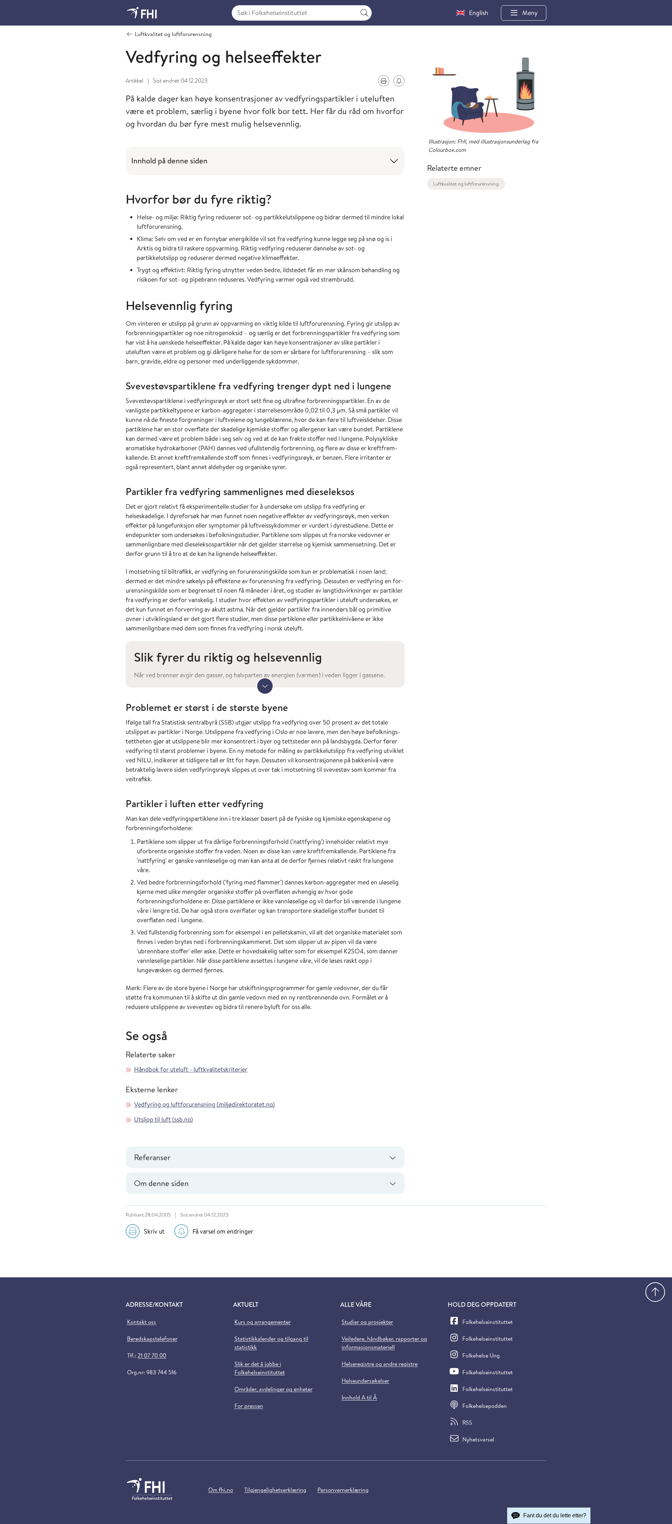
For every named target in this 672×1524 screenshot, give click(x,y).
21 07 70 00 (152, 1355)
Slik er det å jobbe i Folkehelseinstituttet (259, 1368)
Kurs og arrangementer (262, 1322)
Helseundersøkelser (365, 1380)
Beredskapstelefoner (152, 1338)
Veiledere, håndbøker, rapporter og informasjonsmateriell (384, 1343)
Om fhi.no (220, 1490)
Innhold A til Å (359, 1397)
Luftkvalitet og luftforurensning (466, 183)
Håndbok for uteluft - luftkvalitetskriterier (190, 1069)
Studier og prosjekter (367, 1322)
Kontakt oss (141, 1322)
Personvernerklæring (343, 1490)
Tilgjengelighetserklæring (275, 1490)
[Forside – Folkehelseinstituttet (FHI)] (142, 12)
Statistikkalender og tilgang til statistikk (271, 1343)
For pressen (248, 1406)
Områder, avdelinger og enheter (273, 1389)
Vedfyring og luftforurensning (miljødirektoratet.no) (204, 1104)
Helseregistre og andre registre (380, 1364)
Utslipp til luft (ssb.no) (163, 1119)
